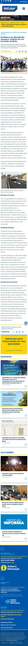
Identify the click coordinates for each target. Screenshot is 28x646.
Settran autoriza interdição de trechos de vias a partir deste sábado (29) (14, 533)
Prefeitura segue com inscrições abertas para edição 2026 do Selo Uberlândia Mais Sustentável (12, 410)
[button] (24, 8)
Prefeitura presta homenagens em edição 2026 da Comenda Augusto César (13, 504)
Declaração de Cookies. (12, 640)
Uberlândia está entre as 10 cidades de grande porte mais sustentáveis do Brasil (14, 439)
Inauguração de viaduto (9, 32)
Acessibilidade (23, 1)
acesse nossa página (7, 627)
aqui (12, 562)
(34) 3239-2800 (8, 560)
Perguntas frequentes (7, 619)
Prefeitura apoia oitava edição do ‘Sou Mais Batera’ (14, 341)
